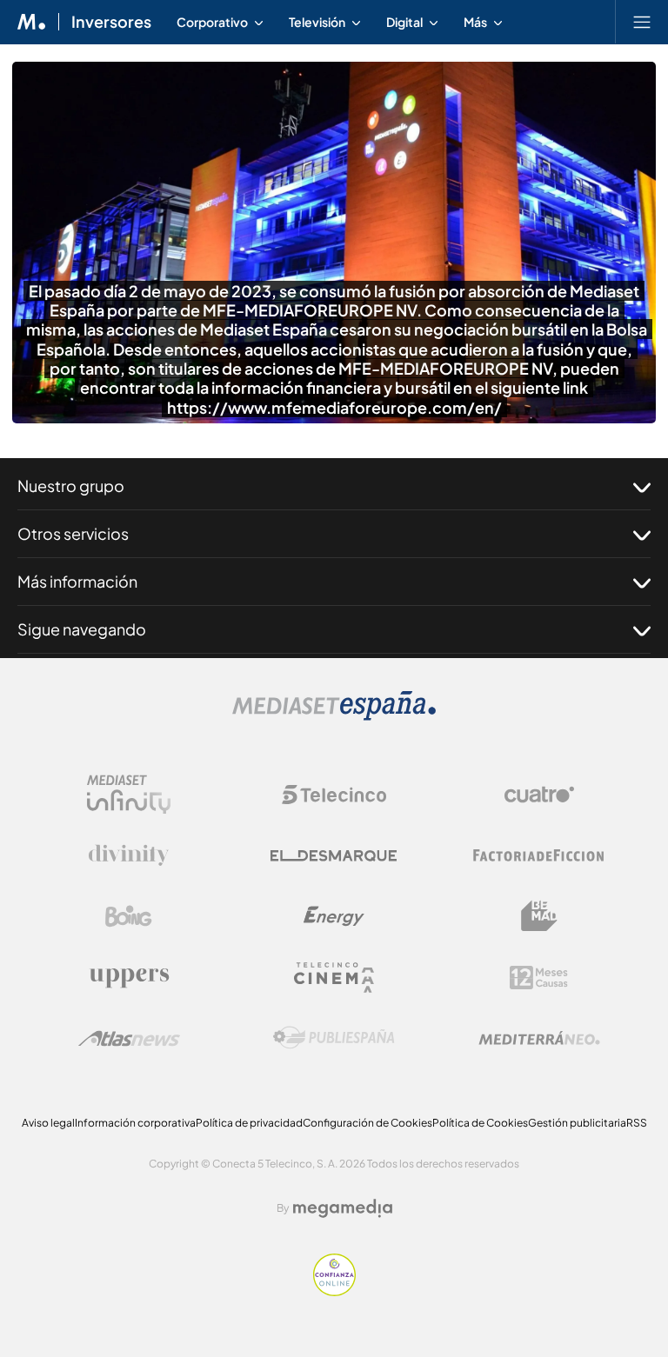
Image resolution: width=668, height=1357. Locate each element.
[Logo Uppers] (128, 977)
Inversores (111, 22)
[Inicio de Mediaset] (31, 21)
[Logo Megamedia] (342, 1208)
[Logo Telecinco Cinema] (334, 977)
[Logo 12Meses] (539, 977)
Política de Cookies (480, 1122)
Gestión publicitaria (577, 1122)
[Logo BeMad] (539, 916)
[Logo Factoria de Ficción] (539, 855)
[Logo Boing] (128, 916)
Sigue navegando (81, 629)
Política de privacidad (249, 1122)
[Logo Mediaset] (334, 716)
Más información (77, 581)
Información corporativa (135, 1122)
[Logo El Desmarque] (334, 855)
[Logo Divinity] (129, 855)
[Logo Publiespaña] (334, 1038)
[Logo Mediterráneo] (539, 1038)
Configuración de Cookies (367, 1122)
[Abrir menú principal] (642, 21)
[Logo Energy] (334, 916)
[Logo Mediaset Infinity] (128, 794)
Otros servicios (73, 533)
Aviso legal (48, 1122)
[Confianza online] (334, 1291)
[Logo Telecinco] (334, 794)
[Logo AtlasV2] (129, 1038)
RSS (636, 1122)
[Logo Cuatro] (539, 794)
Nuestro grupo (70, 486)
